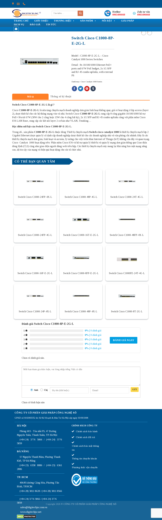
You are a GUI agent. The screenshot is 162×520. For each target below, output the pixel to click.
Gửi (134, 389)
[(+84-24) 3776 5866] (24, 4)
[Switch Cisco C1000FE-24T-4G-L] (127, 257)
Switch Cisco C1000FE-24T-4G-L (127, 273)
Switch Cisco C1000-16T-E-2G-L (81, 235)
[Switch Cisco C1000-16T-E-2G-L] (81, 219)
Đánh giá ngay (123, 340)
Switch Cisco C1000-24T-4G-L (126, 197)
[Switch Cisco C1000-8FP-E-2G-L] (81, 257)
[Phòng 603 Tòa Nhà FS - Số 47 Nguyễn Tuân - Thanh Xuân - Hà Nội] (13, 4)
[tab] (30, 97)
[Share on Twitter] (80, 88)
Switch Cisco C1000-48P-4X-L (81, 311)
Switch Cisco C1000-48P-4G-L (81, 197)
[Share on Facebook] (74, 88)
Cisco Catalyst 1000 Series (91, 82)
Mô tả (30, 96)
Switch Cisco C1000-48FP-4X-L (127, 235)
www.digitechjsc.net (30, 512)
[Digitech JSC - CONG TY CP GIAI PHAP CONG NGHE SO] (26, 13)
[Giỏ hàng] (16, 28)
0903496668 (118, 14)
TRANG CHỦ (21, 20)
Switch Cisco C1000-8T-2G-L (127, 311)
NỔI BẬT (107, 20)
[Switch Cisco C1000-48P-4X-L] (81, 296)
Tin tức (51, 24)
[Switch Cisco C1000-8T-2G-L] (127, 296)
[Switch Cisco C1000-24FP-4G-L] (35, 219)
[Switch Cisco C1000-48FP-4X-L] (127, 219)
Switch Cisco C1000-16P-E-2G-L (35, 273)
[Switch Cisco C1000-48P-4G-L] (81, 181)
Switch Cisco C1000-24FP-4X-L (35, 197)
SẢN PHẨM (86, 20)
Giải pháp (127, 20)
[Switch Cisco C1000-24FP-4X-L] (35, 181)
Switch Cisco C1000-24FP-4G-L (35, 235)
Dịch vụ (19, 24)
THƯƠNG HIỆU (62, 20)
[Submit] (80, 13)
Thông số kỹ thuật (60, 96)
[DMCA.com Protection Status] (26, 516)
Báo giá (35, 24)
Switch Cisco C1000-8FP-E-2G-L (81, 273)
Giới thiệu (41, 20)
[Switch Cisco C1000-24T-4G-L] (127, 181)
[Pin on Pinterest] (87, 88)
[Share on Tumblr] (93, 88)
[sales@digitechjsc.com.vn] (18, 4)
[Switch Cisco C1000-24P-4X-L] (35, 296)
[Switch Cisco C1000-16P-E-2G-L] (35, 257)
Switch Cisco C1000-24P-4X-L (35, 311)
